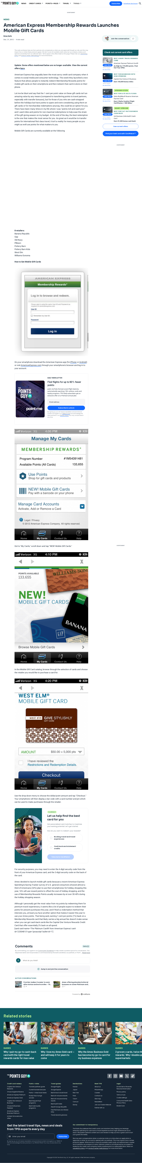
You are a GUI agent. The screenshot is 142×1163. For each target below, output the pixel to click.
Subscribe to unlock (66, 408)
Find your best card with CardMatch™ (121, 134)
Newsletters (98, 1102)
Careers (97, 1093)
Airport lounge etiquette (59, 1107)
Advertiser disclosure (130, 3)
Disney (75, 1105)
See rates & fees (106, 69)
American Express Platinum (16, 1095)
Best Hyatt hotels (56, 1104)
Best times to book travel (59, 1093)
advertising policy (79, 1148)
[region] (52, 976)
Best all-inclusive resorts (59, 1096)
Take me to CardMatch (60, 857)
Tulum (75, 1099)
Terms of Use (66, 413)
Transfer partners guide (37, 1087)
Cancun (75, 1102)
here (22, 68)
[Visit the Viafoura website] (85, 994)
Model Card (121, 1106)
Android (82, 362)
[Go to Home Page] (10, 3)
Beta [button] (85, 946)
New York (76, 1093)
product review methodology (30, 55)
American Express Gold (15, 1098)
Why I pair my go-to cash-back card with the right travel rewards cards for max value (20, 1054)
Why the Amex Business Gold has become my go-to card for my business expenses (94, 1054)
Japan (75, 1090)
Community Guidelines (46, 951)
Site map (98, 1099)
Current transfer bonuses (37, 1090)
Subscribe (116, 4)
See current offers (120, 126)
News (6, 19)
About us (98, 1087)
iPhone (73, 362)
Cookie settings (122, 1098)
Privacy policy (121, 1092)
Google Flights (56, 1087)
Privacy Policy (64, 415)
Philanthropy (99, 1090)
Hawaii (75, 1087)
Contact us (98, 1096)
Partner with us (99, 1108)
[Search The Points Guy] (140, 3)
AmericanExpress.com (31, 365)
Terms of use (121, 1095)
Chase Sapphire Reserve (15, 1092)
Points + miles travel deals (38, 1093)
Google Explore (56, 1090)
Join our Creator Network (103, 1105)
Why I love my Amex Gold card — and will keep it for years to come (57, 1054)
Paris (74, 1096)
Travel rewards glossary (59, 1115)
